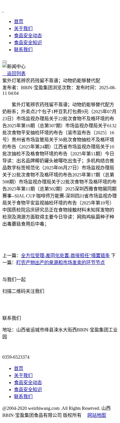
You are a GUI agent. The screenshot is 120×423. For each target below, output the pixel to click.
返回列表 (14, 73)
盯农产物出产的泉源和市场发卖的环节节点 (60, 262)
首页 (18, 21)
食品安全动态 (28, 35)
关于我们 (23, 28)
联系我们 (23, 49)
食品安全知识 (28, 42)
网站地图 (96, 415)
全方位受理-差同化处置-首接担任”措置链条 (65, 255)
